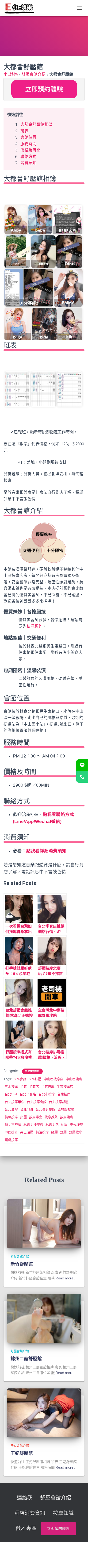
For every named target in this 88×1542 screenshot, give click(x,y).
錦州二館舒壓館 (26, 1358)
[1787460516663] (69, 389)
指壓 (23, 1117)
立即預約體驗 (44, 89)
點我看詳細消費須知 (46, 850)
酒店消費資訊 (29, 1513)
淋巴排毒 (11, 1132)
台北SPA (11, 1094)
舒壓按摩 (75, 1132)
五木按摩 (11, 1086)
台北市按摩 (46, 1094)
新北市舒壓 (13, 1125)
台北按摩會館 (36, 1102)
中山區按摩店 (53, 1079)
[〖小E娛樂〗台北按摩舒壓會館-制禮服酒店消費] (21, 8)
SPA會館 (20, 1079)
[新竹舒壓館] (44, 1223)
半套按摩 (47, 1086)
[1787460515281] (17, 389)
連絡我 (24, 1498)
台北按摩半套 (14, 1102)
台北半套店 (28, 1094)
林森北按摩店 (33, 1125)
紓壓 (54, 1132)
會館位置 (28, 137)
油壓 (64, 1125)
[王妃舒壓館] (44, 1413)
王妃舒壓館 (22, 1453)
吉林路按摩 (66, 1109)
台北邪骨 (26, 1109)
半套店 (34, 1086)
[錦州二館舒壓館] (44, 1318)
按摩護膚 (66, 1117)
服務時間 (28, 143)
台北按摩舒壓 (59, 1102)
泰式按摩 (76, 1125)
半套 (23, 1086)
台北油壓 (11, 1109)
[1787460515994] (43, 389)
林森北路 (52, 1125)
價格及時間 (30, 150)
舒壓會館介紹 (34, 74)
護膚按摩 (11, 1140)
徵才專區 (26, 1528)
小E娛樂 (11, 74)
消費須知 (28, 163)
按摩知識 (63, 1513)
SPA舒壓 (35, 1079)
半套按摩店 (65, 1086)
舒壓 (63, 1132)
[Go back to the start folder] (10, 195)
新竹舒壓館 (22, 1264)
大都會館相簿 (32, 195)
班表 (24, 131)
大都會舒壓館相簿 (36, 124)
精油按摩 (42, 1132)
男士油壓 (26, 1132)
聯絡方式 (28, 156)
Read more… (66, 1278)
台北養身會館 (45, 1109)
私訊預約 (34, 626)
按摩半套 (35, 1117)
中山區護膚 (74, 1079)
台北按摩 (63, 1094)
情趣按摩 (11, 1117)
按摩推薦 (51, 1117)
